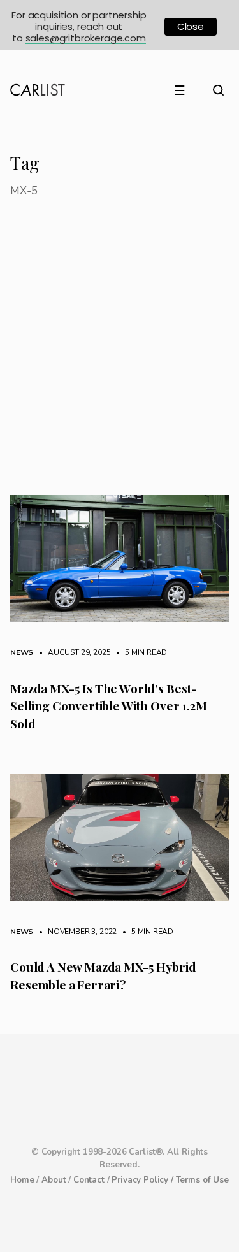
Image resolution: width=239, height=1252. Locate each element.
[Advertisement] (119, 369)
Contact (89, 1180)
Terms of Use (202, 1180)
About (53, 1180)
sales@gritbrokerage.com (85, 38)
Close (190, 26)
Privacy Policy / (143, 1180)
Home (22, 1180)
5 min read (139, 652)
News (21, 652)
